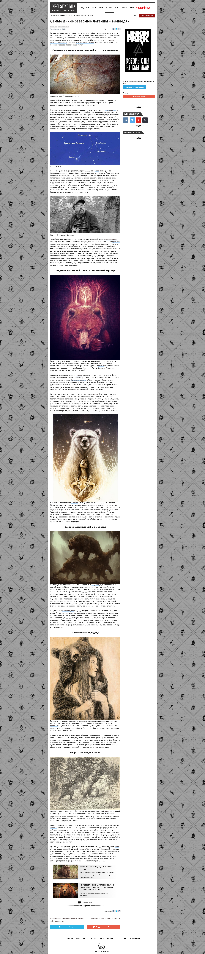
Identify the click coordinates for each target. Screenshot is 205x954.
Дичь (94, 8)
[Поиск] (135, 16)
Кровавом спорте (78, 380)
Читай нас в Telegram (68, 927)
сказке (106, 811)
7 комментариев (87, 902)
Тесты (100, 8)
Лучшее (124, 8)
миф (97, 171)
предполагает (112, 239)
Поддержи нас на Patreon (105, 927)
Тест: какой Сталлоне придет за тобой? (105, 918)
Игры (117, 8)
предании (116, 241)
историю (53, 828)
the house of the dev (143, 8)
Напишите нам (147, 16)
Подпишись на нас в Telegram (134, 87)
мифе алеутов (68, 611)
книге (117, 847)
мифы (66, 26)
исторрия (60, 26)
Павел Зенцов (54, 29)
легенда (79, 375)
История (109, 8)
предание (54, 726)
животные (54, 26)
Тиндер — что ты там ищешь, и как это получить (77, 15)
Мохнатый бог (110, 110)
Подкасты (85, 8)
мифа (95, 394)
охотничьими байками (85, 42)
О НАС (132, 8)
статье (101, 366)
